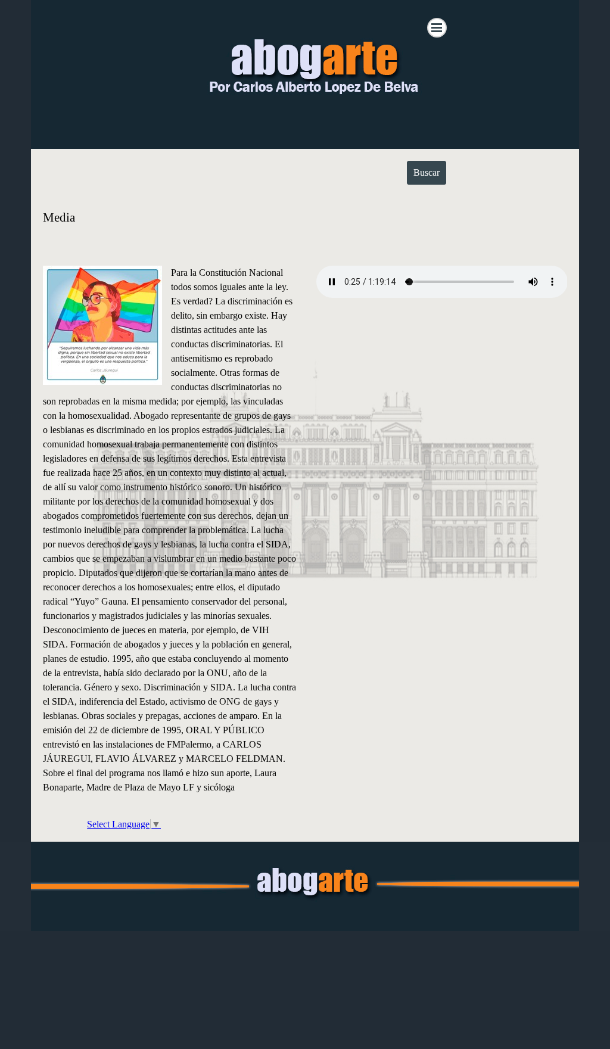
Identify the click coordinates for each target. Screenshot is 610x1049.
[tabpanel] (305, 225)
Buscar (426, 172)
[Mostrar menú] (437, 28)
